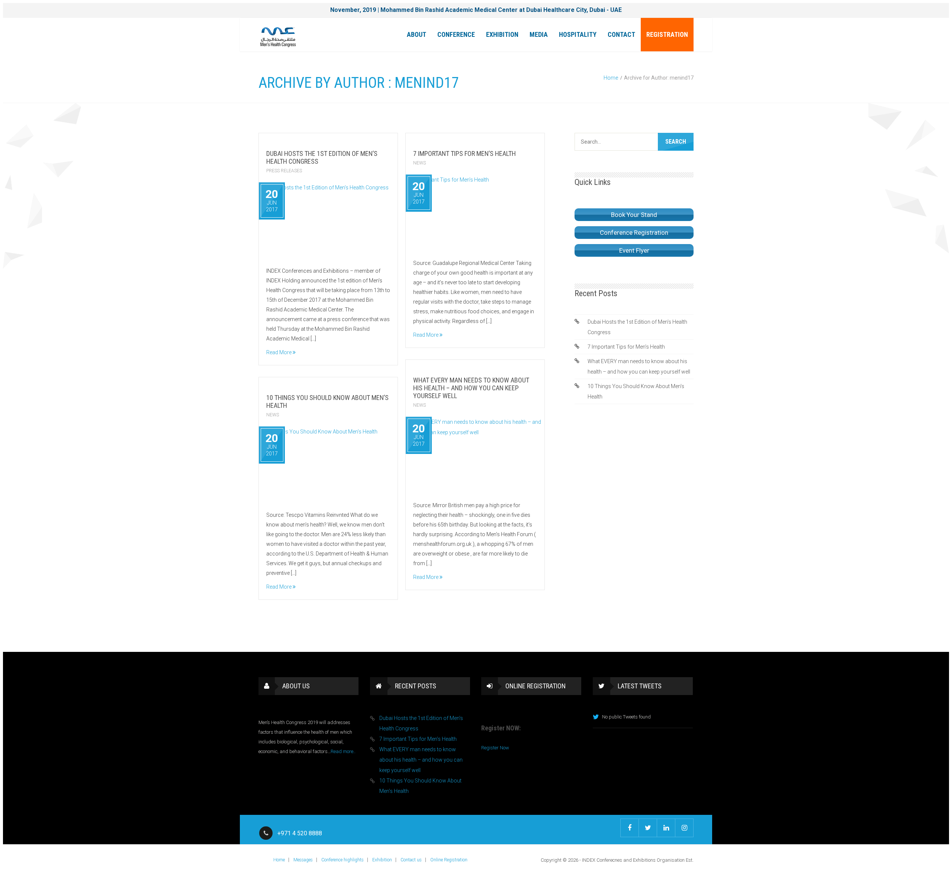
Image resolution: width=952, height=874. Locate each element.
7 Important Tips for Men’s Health (464, 153)
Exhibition (502, 34)
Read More (279, 352)
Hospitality (577, 34)
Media (539, 34)
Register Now (495, 747)
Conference (456, 34)
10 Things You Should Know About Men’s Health (636, 391)
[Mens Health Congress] (278, 36)
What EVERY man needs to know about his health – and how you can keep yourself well (471, 388)
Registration (667, 34)
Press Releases (284, 170)
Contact (621, 34)
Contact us (411, 859)
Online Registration (448, 859)
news (419, 163)
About (416, 34)
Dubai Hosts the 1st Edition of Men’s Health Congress (637, 327)
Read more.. (343, 751)
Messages (303, 859)
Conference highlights (342, 859)
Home (611, 78)
